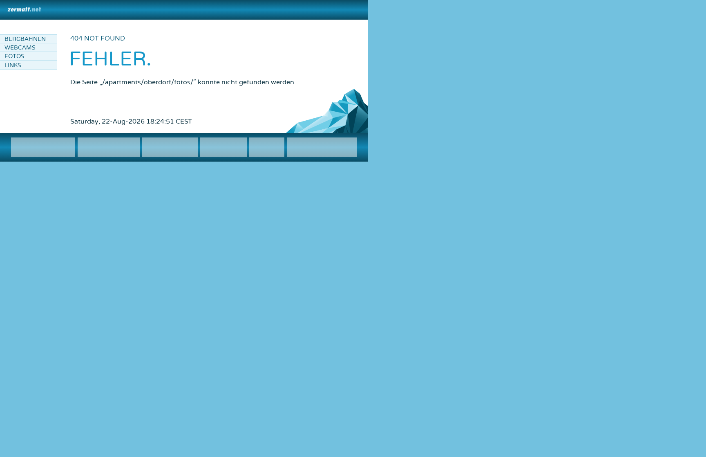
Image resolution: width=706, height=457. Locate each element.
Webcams (20, 47)
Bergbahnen (25, 39)
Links (12, 65)
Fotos (14, 56)
